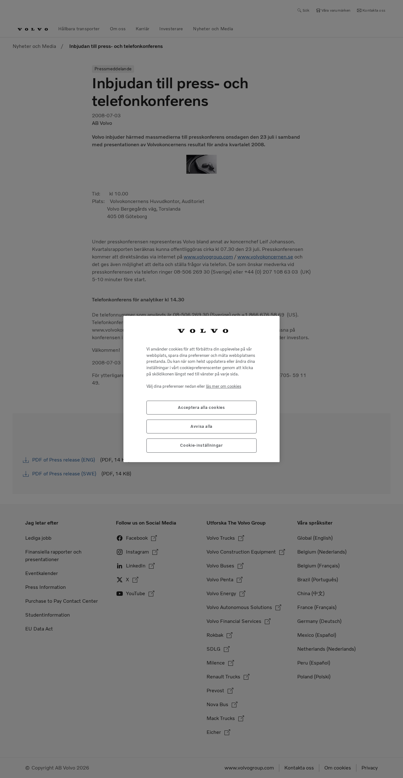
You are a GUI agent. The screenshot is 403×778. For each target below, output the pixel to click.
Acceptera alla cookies (201, 407)
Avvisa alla (201, 426)
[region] (201, 389)
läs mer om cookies (223, 386)
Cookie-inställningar (201, 445)
